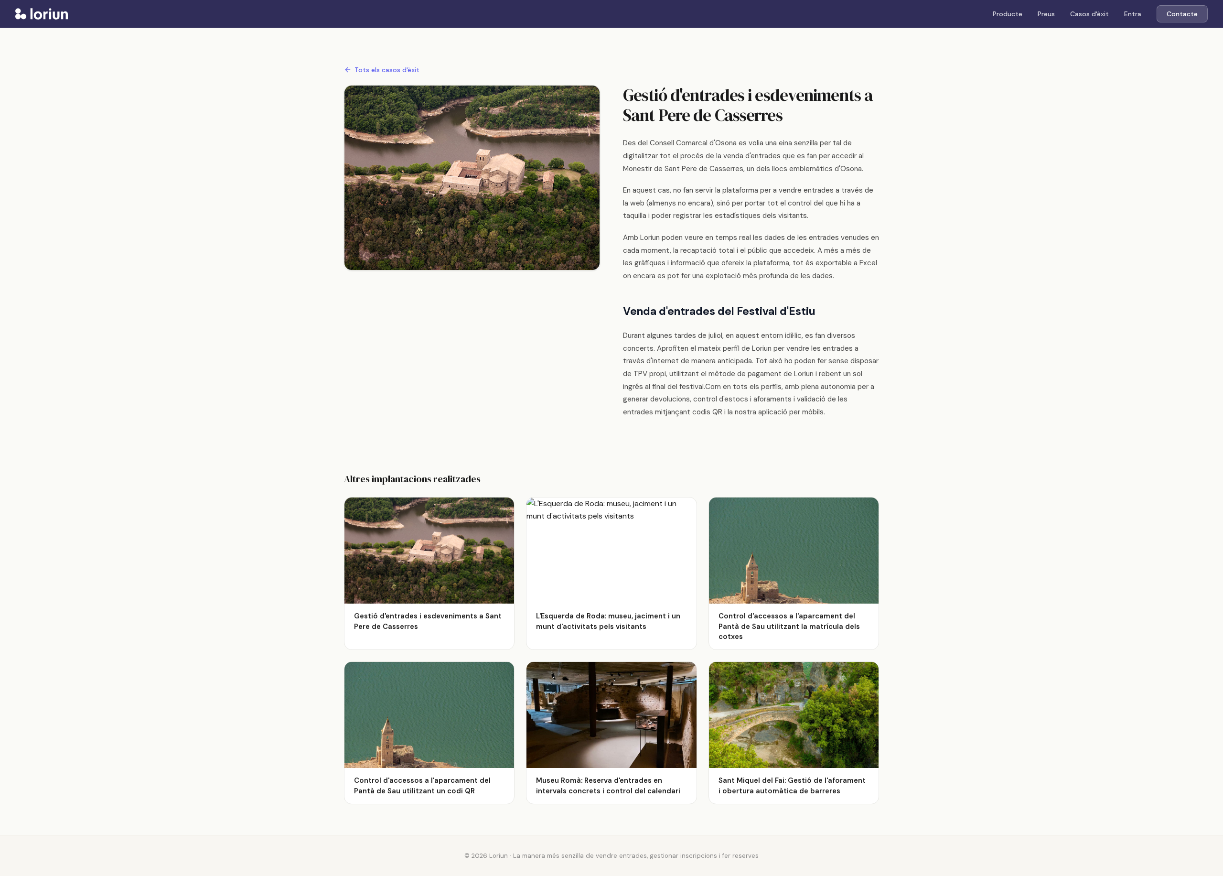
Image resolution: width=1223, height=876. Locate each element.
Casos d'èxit (1089, 14)
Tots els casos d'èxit (386, 69)
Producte (1007, 14)
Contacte (1182, 14)
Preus (1046, 14)
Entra (1132, 14)
